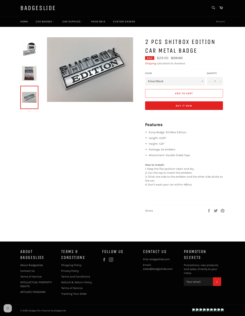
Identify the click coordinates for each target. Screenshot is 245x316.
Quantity (212, 73)
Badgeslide (38, 8)
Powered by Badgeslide (54, 310)
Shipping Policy (71, 265)
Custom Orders (124, 21)
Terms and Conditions (75, 276)
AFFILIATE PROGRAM (33, 292)
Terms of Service (31, 276)
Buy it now (184, 105)
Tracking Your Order (74, 293)
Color (148, 73)
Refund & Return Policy (76, 282)
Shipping (150, 63)
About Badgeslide (31, 265)
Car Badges (44, 21)
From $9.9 (98, 21)
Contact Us (27, 270)
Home (24, 21)
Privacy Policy (70, 270)
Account (220, 21)
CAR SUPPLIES (71, 21)
